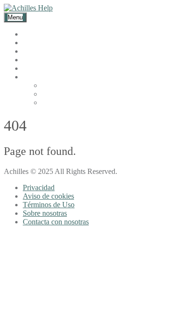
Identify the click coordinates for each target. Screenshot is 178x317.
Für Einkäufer (44, 34)
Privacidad (39, 187)
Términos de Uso (49, 205)
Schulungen (40, 51)
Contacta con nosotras (56, 222)
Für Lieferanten (46, 42)
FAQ (30, 60)
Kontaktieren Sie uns (54, 68)
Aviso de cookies (48, 196)
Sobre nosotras (45, 213)
